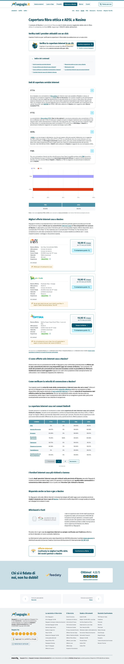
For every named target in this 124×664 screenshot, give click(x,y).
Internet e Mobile (70, 4)
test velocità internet (60, 391)
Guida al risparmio (50, 630)
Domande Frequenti (85, 635)
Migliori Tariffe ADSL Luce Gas (87, 619)
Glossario (92, 10)
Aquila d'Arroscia (35, 429)
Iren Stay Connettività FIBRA (49, 247)
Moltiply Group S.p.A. (75, 658)
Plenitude (100, 627)
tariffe (20, 10)
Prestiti (59, 4)
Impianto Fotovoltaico (72, 648)
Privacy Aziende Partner (72, 630)
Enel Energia (101, 632)
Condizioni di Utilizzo (71, 619)
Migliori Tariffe (108, 10)
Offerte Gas (69, 646)
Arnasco (32, 433)
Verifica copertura (84, 44)
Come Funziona (70, 617)
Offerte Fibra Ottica (71, 638)
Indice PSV (82, 646)
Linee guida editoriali (50, 638)
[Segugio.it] (21, 614)
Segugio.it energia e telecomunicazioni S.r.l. (40, 658)
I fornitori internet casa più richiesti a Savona (45, 72)
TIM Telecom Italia (102, 617)
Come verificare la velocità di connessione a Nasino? (47, 69)
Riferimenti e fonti (69, 67)
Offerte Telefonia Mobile (72, 635)
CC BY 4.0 (84, 540)
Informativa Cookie (71, 624)
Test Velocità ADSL (85, 627)
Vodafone (100, 619)
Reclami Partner (102, 643)
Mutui (81, 4)
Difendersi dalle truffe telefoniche (88, 630)
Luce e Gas (50, 4)
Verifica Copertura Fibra (86, 622)
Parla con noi (106, 4)
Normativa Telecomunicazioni (87, 632)
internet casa (66, 226)
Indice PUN (82, 643)
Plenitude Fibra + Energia (48, 284)
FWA (83, 156)
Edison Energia (101, 630)
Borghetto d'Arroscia (33, 438)
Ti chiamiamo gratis (81, 250)
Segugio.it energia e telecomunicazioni (55, 622)
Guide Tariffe (83, 617)
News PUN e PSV (49, 640)
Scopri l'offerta (81, 325)
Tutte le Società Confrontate (105, 640)
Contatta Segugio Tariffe (51, 624)
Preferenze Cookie (71, 627)
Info (73, 10)
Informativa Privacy (71, 622)
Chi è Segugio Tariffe (50, 619)
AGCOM (46, 104)
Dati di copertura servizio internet (42, 64)
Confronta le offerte (82, 551)
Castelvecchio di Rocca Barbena (35, 454)
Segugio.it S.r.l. (24, 658)
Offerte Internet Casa (71, 632)
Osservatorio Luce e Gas (86, 624)
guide (25, 10)
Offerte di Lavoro (49, 648)
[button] (62, 90)
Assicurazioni (38, 4)
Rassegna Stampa (50, 643)
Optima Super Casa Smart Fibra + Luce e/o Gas (53, 323)
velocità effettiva (64, 389)
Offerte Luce (69, 643)
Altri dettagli (33, 262)
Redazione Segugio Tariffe (52, 635)
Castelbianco (34, 450)
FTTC (49, 118)
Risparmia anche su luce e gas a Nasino (75, 64)
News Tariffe (48, 632)
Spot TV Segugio (49, 646)
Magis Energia (101, 635)
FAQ (87, 10)
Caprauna (33, 442)
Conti (88, 4)
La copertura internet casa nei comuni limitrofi (77, 69)
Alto (31, 425)
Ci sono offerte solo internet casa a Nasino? (44, 67)
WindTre (100, 624)
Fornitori (99, 10)
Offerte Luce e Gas (71, 640)
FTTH (54, 97)
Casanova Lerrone (35, 446)
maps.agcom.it (88, 538)
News (77, 10)
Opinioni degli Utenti (50, 627)
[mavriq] (15, 658)
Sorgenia (100, 638)
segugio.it (14, 10)
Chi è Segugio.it (49, 617)
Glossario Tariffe (84, 638)
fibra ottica (53, 96)
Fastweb (100, 622)
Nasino (55, 499)
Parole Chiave (83, 640)
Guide (82, 10)
